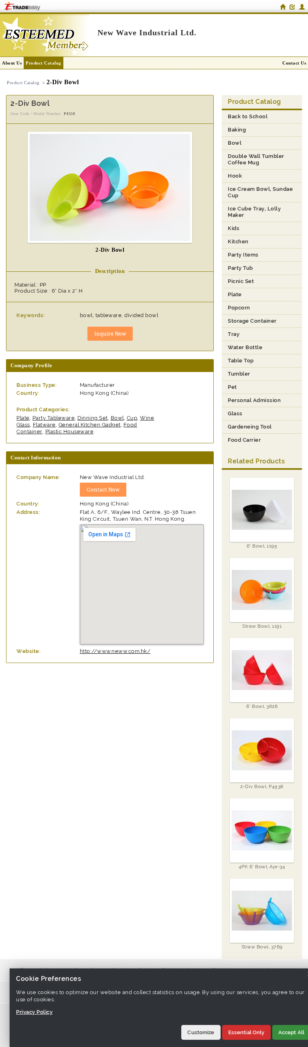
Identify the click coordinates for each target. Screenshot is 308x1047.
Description (110, 271)
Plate (23, 418)
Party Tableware (53, 418)
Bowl (117, 418)
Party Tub (240, 268)
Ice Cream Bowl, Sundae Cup (260, 192)
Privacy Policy (34, 1012)
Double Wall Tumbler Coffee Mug (256, 159)
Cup (132, 418)
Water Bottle (245, 347)
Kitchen (238, 242)
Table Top (241, 361)
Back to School (247, 116)
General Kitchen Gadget (90, 425)
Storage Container (252, 321)
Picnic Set (241, 281)
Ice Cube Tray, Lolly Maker (254, 212)
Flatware (44, 425)
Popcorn (239, 308)
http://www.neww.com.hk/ (115, 651)
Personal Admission (254, 400)
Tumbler (239, 374)
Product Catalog (43, 63)
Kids (233, 228)
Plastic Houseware (69, 432)
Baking (237, 130)
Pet (232, 387)
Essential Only (246, 1032)
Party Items (243, 255)
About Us (12, 63)
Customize (200, 1032)
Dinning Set (92, 418)
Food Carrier (244, 440)
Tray (233, 334)
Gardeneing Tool (250, 427)
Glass (235, 413)
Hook (235, 176)
